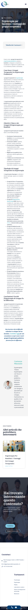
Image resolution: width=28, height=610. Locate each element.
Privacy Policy (22, 607)
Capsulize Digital (18, 608)
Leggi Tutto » (9, 466)
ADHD (8, 223)
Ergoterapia (7, 426)
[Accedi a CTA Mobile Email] (16, 607)
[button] (25, 4)
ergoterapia (19, 78)
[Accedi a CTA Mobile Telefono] (12, 607)
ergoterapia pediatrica (10, 61)
